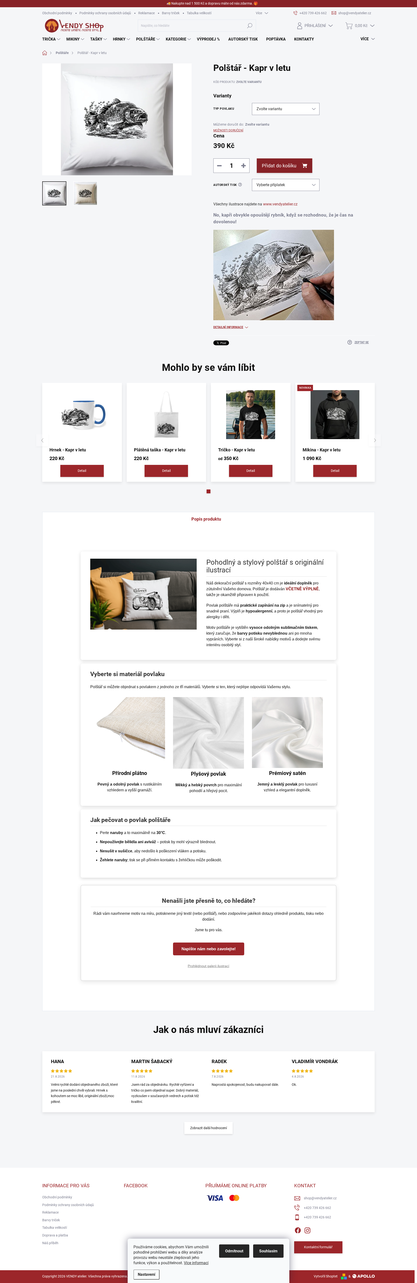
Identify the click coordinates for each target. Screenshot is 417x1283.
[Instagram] (307, 1229)
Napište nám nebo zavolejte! (208, 949)
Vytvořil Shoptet (326, 1276)
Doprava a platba (55, 1235)
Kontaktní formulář (318, 1247)
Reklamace (146, 13)
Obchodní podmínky (57, 13)
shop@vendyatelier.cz (320, 1198)
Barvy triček (171, 13)
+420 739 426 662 (317, 1208)
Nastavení (146, 1274)
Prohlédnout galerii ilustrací (208, 966)
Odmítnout (234, 1251)
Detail (82, 471)
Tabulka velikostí (199, 13)
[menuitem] (52, 39)
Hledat (250, 25)
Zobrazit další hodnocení (208, 1128)
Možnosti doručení (228, 130)
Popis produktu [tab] (206, 519)
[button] (208, 491)
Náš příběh (50, 1243)
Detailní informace (228, 327)
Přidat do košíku (279, 166)
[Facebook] (297, 1229)
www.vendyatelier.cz (280, 204)
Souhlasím (268, 1251)
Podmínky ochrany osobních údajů (105, 13)
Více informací (196, 1263)
